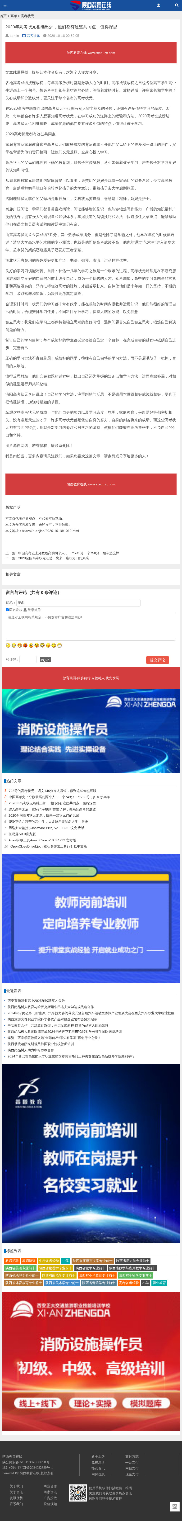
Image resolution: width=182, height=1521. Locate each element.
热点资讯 (98, 1468)
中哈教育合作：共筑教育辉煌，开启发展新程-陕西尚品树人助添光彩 (58, 1025)
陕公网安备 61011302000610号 (25, 1462)
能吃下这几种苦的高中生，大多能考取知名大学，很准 (48, 822)
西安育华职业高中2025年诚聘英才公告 (36, 1001)
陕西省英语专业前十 (20, 1268)
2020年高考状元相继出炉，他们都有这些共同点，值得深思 (52, 803)
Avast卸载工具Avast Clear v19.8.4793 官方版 (42, 840)
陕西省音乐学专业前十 (98, 1283)
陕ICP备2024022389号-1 (35, 1467)
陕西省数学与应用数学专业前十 (132, 1268)
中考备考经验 (49, 1261)
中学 (66, 1261)
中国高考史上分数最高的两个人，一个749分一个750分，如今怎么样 (62, 553)
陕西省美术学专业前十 (62, 1283)
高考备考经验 (129, 1283)
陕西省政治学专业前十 (58, 1275)
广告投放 (50, 1498)
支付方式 (132, 1456)
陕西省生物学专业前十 (135, 1275)
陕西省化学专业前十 (90, 1268)
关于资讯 (16, 1492)
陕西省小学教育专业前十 (97, 1275)
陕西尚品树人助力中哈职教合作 (31, 1050)
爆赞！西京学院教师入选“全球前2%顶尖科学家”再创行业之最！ (54, 1038)
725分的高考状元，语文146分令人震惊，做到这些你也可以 (52, 791)
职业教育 (159, 1283)
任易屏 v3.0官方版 (22, 834)
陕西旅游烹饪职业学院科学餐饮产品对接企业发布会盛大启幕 (52, 1019)
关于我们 (16, 1486)
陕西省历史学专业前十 (132, 1261)
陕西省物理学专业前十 (55, 1268)
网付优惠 (98, 1474)
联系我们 (16, 1504)
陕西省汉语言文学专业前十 (93, 1261)
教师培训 (29, 1261)
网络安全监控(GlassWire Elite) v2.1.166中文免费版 (46, 828)
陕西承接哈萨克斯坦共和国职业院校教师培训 (41, 1044)
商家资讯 (50, 1492)
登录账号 (34, 610)
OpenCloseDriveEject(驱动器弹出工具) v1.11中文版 (48, 846)
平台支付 (132, 1462)
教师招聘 (12, 1261)
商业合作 (50, 1486)
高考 (13, 16)
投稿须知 (50, 1504)
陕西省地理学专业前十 (22, 1275)
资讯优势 (16, 1498)
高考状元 (27, 16)
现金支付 (132, 1474)
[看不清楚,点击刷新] (45, 659)
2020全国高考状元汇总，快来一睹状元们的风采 (47, 558)
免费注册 (98, 1462)
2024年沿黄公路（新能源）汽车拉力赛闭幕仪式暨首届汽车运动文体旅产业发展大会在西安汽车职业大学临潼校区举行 (94, 1013)
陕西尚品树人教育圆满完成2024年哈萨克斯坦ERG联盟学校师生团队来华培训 (65, 1031)
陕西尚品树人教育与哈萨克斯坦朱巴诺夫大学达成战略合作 (51, 1007)
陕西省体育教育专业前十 (23, 1283)
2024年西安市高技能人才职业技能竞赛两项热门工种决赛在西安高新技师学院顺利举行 (71, 1056)
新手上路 (98, 1456)
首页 (3, 16)
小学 (145, 1283)
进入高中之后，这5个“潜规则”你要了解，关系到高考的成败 (52, 809)
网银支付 (132, 1468)
